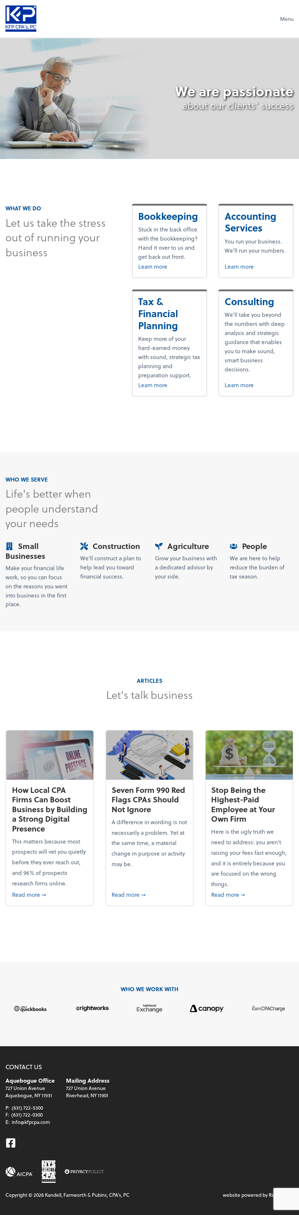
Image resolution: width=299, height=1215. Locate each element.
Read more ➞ (50, 894)
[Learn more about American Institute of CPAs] (19, 1172)
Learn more (169, 266)
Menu (287, 19)
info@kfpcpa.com (31, 1121)
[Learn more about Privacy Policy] (84, 1172)
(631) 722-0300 (27, 1114)
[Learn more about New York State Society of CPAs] (48, 1171)
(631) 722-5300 (27, 1107)
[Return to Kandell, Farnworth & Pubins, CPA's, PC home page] (20, 18)
